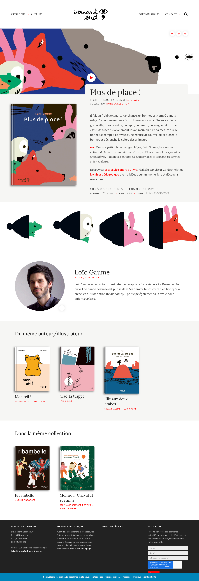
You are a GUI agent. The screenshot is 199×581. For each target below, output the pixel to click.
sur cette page (84, 548)
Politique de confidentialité (144, 577)
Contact (171, 14)
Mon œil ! (23, 396)
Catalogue (18, 14)
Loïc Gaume (133, 99)
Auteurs (36, 14)
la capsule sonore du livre (120, 169)
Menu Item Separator (90, 14)
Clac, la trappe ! (73, 396)
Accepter (126, 577)
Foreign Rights (149, 14)
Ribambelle (24, 495)
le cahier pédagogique (104, 174)
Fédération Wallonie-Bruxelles (27, 551)
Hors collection (118, 103)
